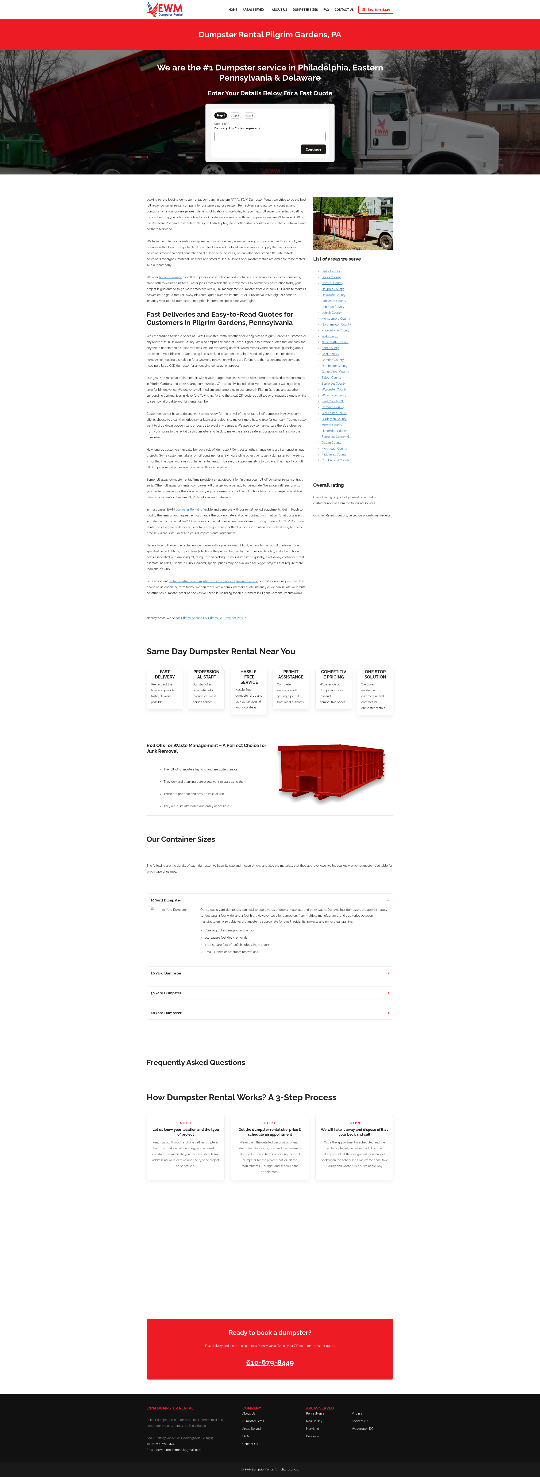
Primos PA (215, 618)
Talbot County (331, 377)
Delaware (312, 1436)
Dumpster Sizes (253, 1421)
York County (330, 336)
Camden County (333, 407)
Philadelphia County (336, 330)
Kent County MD (333, 401)
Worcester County (334, 389)
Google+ (318, 515)
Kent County (330, 348)
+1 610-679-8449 (163, 1444)
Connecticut (360, 1421)
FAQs (245, 1436)
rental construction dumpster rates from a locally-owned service (213, 581)
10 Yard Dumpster (166, 900)
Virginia (357, 1413)
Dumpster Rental (187, 509)
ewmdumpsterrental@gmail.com (178, 1449)
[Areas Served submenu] (265, 9)
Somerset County (334, 383)
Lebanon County (333, 306)
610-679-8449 (378, 10)
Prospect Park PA (235, 618)
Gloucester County (334, 413)
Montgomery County (336, 318)
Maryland (312, 1428)
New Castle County (335, 342)
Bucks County (331, 277)
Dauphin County (333, 289)
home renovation (170, 277)
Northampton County (336, 324)
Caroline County (333, 360)
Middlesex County (334, 454)
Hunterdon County (334, 430)
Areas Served (251, 1428)
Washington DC (362, 1428)
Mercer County (332, 425)
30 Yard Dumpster (166, 993)
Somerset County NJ (336, 436)
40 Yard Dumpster (166, 1013)
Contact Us (250, 1444)
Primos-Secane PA (194, 618)
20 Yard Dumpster (166, 973)
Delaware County (334, 295)
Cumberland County (336, 460)
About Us (248, 1413)
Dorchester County (335, 366)
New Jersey (314, 1421)
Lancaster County (334, 301)
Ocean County (332, 442)
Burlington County (334, 419)
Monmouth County (334, 448)
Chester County (332, 283)
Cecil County (330, 354)
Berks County (331, 271)
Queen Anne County (335, 371)
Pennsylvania (315, 1413)
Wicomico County (334, 395)
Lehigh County (332, 312)
